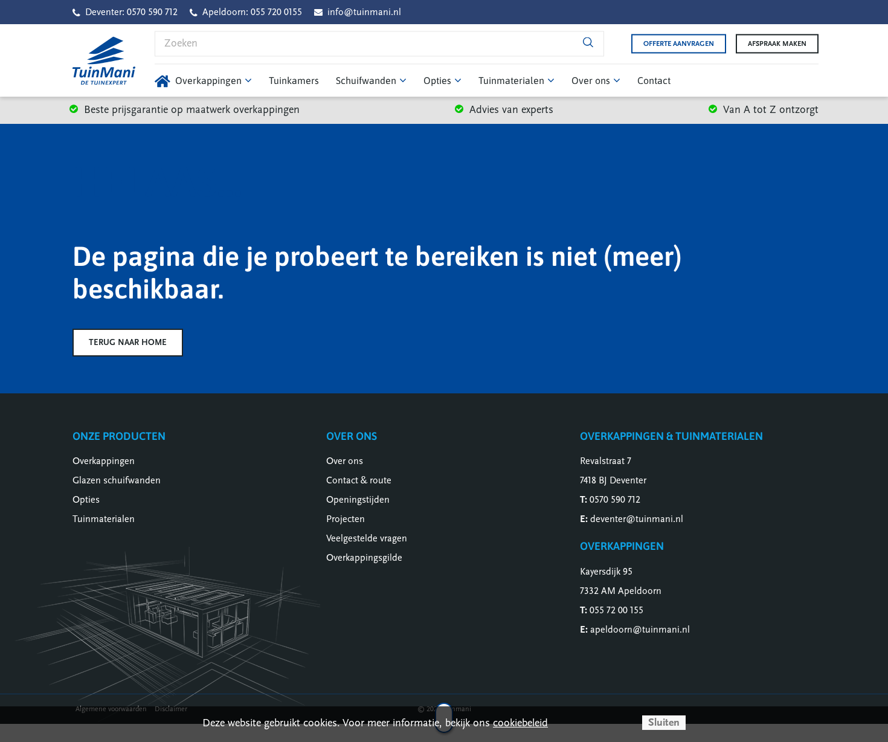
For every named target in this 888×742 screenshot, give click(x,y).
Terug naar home (128, 342)
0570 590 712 (615, 499)
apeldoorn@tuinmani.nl (640, 629)
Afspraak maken (777, 43)
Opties (86, 499)
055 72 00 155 (616, 610)
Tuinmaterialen (103, 519)
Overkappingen (103, 461)
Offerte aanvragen (678, 43)
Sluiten (664, 722)
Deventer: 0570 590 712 (131, 12)
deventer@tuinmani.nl (636, 519)
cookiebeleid (520, 723)
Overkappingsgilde (364, 557)
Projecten (345, 519)
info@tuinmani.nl (364, 12)
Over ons (344, 461)
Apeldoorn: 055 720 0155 (252, 12)
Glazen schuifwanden (116, 480)
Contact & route (358, 480)
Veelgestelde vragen (366, 538)
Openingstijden (358, 499)
